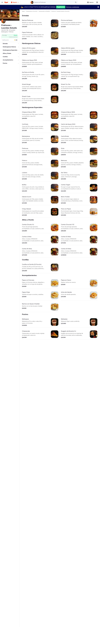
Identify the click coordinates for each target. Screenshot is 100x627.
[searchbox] (53, 2)
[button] (15, 2)
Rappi (23, 11)
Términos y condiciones (72, 7)
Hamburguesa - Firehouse (7, 31)
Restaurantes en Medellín (44, 11)
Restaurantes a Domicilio (31, 11)
